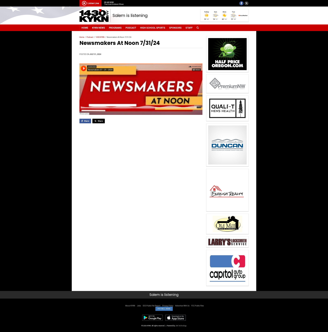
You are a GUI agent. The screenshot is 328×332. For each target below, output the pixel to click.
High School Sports (152, 27)
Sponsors (175, 27)
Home (84, 27)
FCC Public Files (197, 306)
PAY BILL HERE (164, 309)
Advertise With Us (182, 306)
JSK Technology (181, 326)
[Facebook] (241, 3)
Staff (189, 27)
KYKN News (98, 27)
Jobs (139, 306)
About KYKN (130, 306)
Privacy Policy (167, 306)
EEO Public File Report (151, 306)
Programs (115, 27)
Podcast (131, 27)
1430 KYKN (100, 37)
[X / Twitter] (246, 3)
